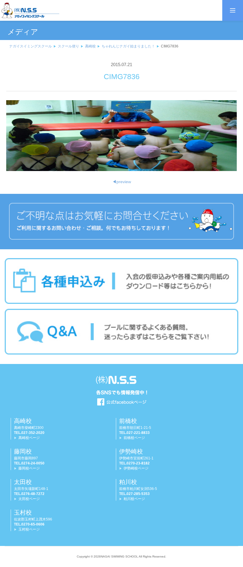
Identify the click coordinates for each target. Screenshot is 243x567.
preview (121, 181)
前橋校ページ (134, 438)
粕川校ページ (134, 499)
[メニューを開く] (232, 10)
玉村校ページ (29, 529)
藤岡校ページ (29, 468)
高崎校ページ (29, 438)
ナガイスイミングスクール (30, 46)
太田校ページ (29, 499)
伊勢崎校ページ (136, 468)
